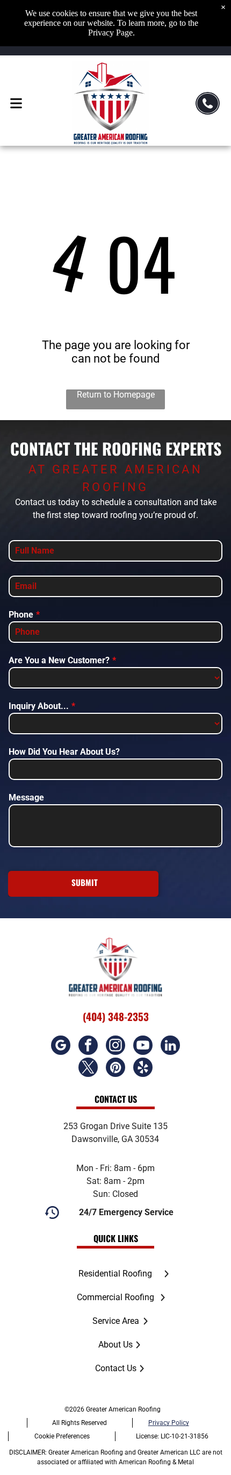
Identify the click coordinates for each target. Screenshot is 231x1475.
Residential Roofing (115, 1273)
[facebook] (88, 1047)
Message (26, 797)
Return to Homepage (116, 394)
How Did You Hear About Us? (64, 752)
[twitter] (88, 1069)
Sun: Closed (115, 1194)
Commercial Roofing (115, 1297)
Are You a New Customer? (59, 660)
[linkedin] (170, 1047)
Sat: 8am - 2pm (115, 1181)
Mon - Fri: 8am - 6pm (115, 1168)
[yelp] (143, 1069)
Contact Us (115, 1368)
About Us (115, 1344)
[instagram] (115, 1047)
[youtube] (143, 1047)
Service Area (115, 1321)
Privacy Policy (168, 1423)
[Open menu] (16, 103)
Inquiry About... (39, 706)
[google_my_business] (60, 1047)
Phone (21, 614)
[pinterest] (115, 1069)
